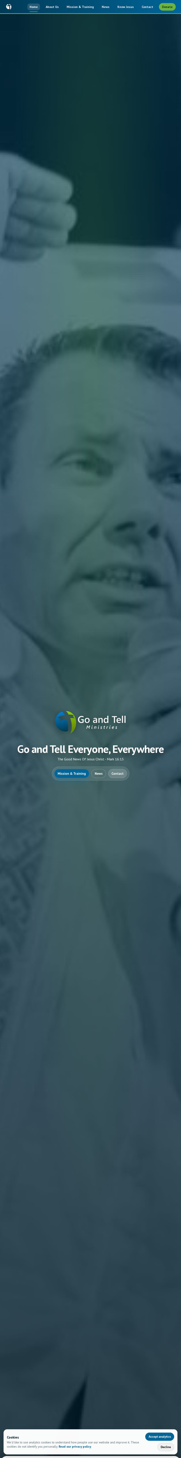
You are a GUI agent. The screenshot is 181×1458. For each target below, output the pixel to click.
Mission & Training (80, 7)
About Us (52, 7)
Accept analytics (160, 1436)
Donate (167, 7)
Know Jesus (125, 7)
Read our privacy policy (75, 1446)
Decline (166, 1447)
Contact (147, 7)
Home (34, 7)
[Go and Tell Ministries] (8, 6)
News (105, 7)
